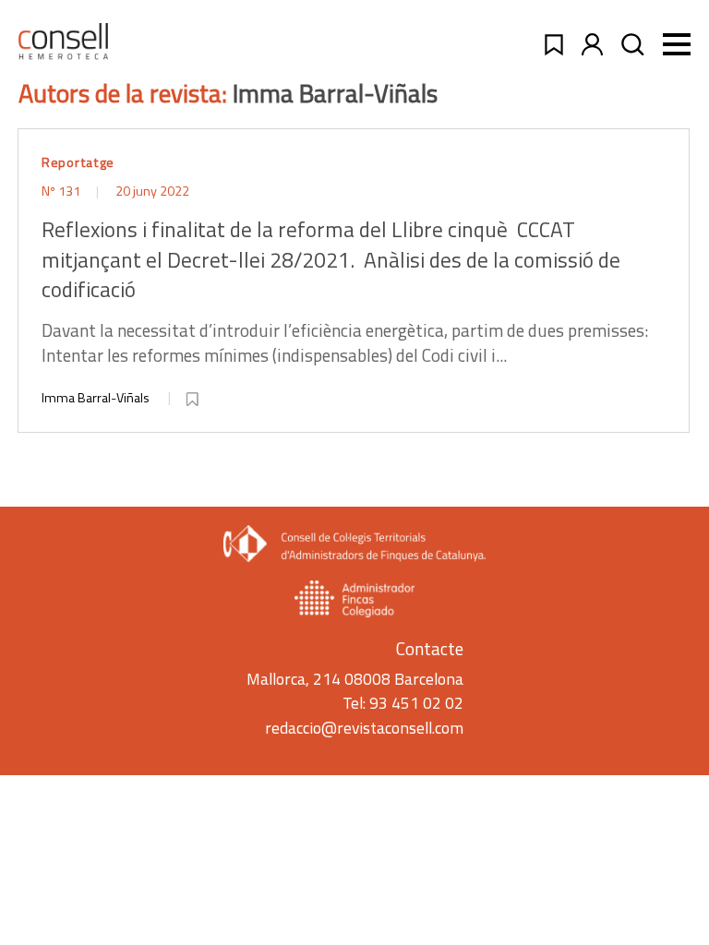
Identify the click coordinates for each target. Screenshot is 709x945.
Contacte (429, 648)
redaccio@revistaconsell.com (364, 727)
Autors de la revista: (125, 93)
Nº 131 (62, 191)
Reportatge (78, 162)
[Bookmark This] (194, 396)
